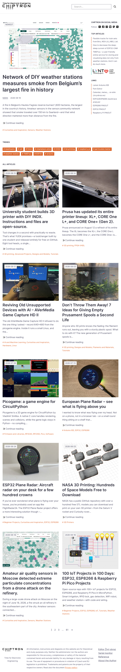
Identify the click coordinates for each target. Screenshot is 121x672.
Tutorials (54, 254)
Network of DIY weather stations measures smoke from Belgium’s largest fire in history (43, 83)
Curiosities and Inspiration (15, 130)
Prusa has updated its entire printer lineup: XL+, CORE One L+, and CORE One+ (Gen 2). (89, 216)
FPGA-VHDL (79, 245)
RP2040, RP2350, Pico (35, 434)
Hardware (7, 345)
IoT (97, 611)
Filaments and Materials (103, 347)
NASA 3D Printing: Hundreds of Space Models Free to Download (88, 490)
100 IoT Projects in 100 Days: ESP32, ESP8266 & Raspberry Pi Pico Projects (89, 578)
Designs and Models (41, 254)
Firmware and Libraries (14, 434)
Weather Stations (43, 130)
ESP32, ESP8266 (82, 430)
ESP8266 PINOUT (100, 105)
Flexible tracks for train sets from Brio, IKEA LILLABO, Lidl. (105, 40)
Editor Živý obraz (107, 649)
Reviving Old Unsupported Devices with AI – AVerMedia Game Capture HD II (28, 310)
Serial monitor (105, 653)
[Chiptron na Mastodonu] (114, 27)
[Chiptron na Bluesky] (110, 27)
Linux (14, 345)
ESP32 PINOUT (99, 109)
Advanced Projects (23, 254)
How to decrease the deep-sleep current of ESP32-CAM (105, 46)
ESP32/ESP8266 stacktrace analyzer (105, 100)
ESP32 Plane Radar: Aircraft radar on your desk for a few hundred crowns (28, 490)
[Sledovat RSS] (117, 27)
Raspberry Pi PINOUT (102, 113)
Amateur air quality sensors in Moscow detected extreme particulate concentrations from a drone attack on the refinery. (30, 583)
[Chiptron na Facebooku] (103, 27)
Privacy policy (71, 667)
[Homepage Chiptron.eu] (16, 7)
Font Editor (97, 89)
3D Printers (69, 522)
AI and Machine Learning (15, 342)
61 (67, 629)
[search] (114, 6)
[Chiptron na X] (100, 27)
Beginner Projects (12, 522)
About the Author (107, 660)
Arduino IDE (69, 430)
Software (50, 434)
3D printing (9, 254)
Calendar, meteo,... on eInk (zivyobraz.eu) (104, 93)
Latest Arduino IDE (101, 85)
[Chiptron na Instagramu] (107, 27)
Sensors (31, 130)
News (5, 98)
